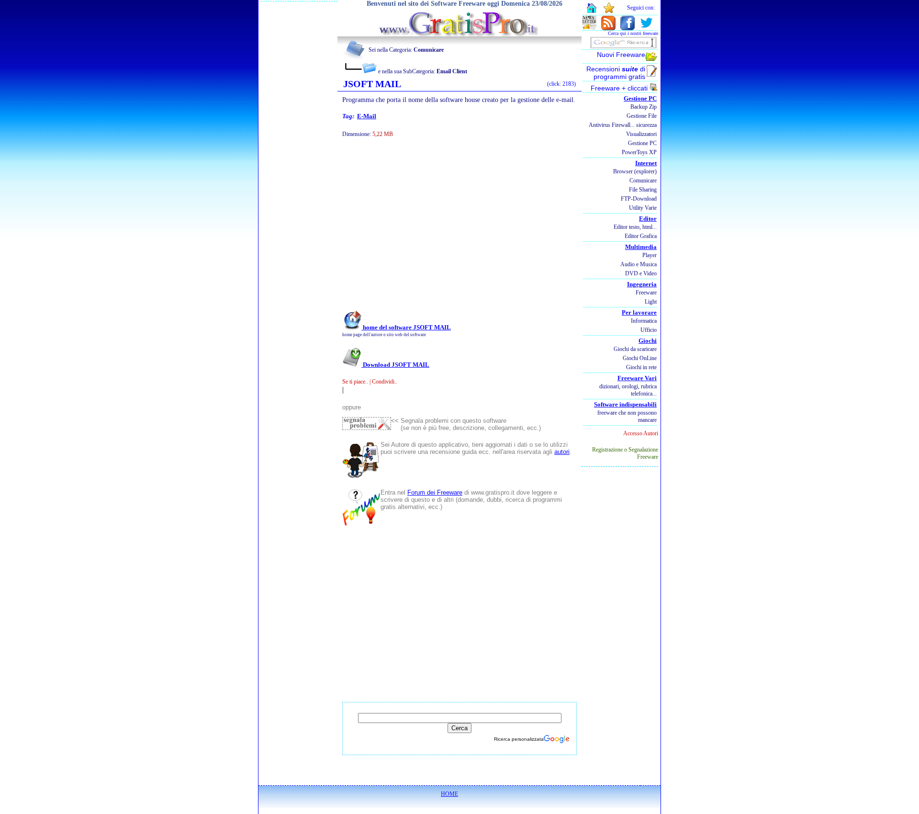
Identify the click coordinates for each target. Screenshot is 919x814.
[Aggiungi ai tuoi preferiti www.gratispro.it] (609, 11)
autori (562, 451)
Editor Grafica (641, 236)
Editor (648, 218)
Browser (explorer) (635, 171)
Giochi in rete (641, 367)
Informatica (644, 320)
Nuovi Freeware (621, 54)
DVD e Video (641, 273)
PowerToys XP (639, 152)
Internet (646, 163)
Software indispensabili (625, 404)
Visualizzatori (641, 134)
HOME (449, 794)
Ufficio (648, 330)
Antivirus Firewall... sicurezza (623, 125)
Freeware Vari (637, 378)
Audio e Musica (638, 264)
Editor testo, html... (635, 227)
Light (651, 301)
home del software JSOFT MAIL (406, 327)
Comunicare (643, 180)
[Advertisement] (446, 234)
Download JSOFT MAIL (395, 364)
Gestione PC (640, 98)
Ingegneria (642, 284)
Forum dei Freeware (434, 492)
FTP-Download (639, 198)
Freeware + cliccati (620, 88)
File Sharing (643, 189)
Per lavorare (639, 312)
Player (649, 255)
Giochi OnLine (640, 358)
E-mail (366, 116)
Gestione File (642, 116)
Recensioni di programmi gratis (615, 72)
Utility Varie (643, 207)
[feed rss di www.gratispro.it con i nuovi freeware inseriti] (608, 27)
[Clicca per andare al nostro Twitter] (646, 27)
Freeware (646, 292)
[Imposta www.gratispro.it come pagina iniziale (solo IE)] (591, 12)
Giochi (648, 340)
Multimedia (641, 246)
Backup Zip (643, 106)
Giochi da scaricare (635, 349)
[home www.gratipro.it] (459, 34)
